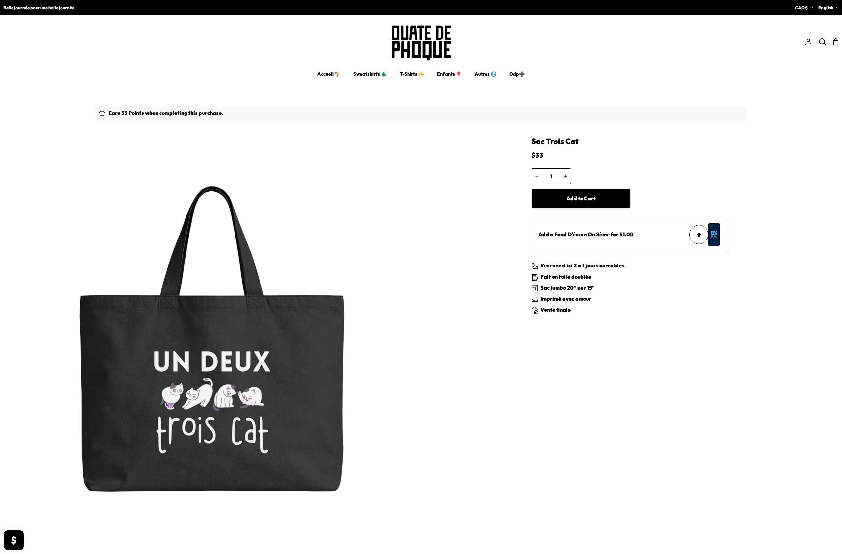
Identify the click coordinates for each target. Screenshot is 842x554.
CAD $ (801, 7)
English (825, 7)
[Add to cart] (698, 234)
